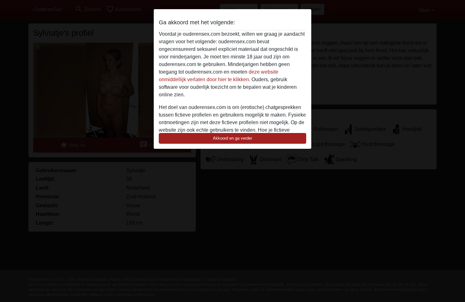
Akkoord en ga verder (232, 138)
